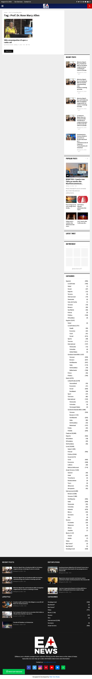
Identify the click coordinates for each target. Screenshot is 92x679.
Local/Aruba (71, 283)
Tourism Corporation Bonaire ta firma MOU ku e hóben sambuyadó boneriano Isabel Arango (72, 589)
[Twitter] (34, 667)
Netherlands (73, 370)
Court (71, 333)
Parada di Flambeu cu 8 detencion (23, 622)
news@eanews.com (49, 662)
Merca (70, 512)
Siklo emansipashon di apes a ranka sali (15, 41)
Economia (71, 462)
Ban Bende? (69, 546)
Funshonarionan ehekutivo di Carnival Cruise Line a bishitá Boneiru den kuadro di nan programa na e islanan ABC (73, 569)
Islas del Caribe (72, 302)
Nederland (73, 425)
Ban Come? (69, 543)
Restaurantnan (72, 480)
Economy (72, 331)
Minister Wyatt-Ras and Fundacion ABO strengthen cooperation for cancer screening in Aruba (82, 102)
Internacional (72, 297)
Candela (70, 530)
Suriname (70, 514)
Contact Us (27, 2)
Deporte (70, 291)
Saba (71, 365)
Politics (70, 375)
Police (70, 373)
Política (70, 315)
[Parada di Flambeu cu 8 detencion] (7, 625)
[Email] (57, 667)
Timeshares (71, 478)
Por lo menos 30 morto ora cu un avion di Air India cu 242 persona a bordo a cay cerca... (28, 613)
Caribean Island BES (74, 354)
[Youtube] (52, 667)
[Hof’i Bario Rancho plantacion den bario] (82, 199)
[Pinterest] (46, 667)
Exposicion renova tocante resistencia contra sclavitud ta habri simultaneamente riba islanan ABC (74, 579)
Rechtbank (73, 391)
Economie (73, 386)
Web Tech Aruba (54, 677)
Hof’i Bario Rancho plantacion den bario (81, 207)
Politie (70, 428)
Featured (68, 433)
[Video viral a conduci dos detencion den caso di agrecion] (71, 215)
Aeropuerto (71, 488)
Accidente (71, 522)
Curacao (7, 20)
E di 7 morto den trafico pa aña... (82, 222)
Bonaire (70, 307)
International (71, 344)
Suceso (68, 520)
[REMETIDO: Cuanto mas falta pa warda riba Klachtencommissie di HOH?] (77, 170)
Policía (70, 312)
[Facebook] (29, 667)
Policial (70, 451)
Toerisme (70, 396)
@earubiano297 (77, 269)
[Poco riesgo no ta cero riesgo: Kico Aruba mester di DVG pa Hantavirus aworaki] (71, 199)
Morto (68, 533)
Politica (70, 454)
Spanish (68, 281)
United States (73, 352)
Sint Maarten (73, 362)
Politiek (70, 430)
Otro (69, 517)
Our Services (18, 2)
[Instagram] (40, 667)
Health (71, 328)
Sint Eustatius (73, 367)
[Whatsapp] (63, 667)
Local (67, 446)
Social (70, 289)
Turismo (70, 294)
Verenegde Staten (75, 407)
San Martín (71, 310)
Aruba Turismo (70, 470)
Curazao (70, 304)
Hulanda (70, 509)
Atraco (70, 528)
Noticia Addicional (73, 467)
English (68, 320)
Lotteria (70, 465)
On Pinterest (71, 244)
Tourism (70, 341)
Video (67, 541)
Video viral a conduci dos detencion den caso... (70, 223)
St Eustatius (71, 318)
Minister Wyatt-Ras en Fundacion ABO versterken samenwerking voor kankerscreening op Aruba (82, 84)
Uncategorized (70, 549)
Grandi (70, 535)
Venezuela (71, 299)
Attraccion (71, 486)
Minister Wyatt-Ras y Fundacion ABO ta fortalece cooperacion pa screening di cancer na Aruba (82, 66)
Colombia (72, 349)
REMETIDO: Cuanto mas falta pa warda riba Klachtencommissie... (75, 181)
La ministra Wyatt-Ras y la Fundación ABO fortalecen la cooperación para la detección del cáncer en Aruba (82, 120)
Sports (70, 339)
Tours (69, 483)
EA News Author (9, 44)
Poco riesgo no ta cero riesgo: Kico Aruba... (71, 206)
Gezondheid (73, 383)
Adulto (70, 538)
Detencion (71, 525)
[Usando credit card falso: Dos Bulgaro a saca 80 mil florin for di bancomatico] (7, 604)
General (70, 472)
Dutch (67, 378)
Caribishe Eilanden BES (74, 409)
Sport (69, 394)
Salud (69, 286)
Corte (69, 459)
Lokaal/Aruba (72, 381)
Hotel (69, 475)
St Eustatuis (69, 438)
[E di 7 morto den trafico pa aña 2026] (82, 215)
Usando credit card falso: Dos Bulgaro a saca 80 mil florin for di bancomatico (28, 603)
